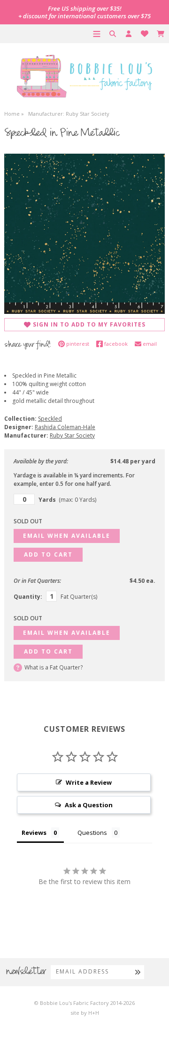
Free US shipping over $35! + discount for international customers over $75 (84, 12)
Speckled (50, 419)
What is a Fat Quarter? (53, 667)
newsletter (26, 972)
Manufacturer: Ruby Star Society (68, 113)
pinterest (77, 343)
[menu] (96, 33)
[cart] (160, 33)
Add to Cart (48, 554)
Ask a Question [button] (89, 805)
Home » (14, 113)
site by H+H (84, 1012)
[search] (112, 33)
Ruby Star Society (72, 435)
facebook (116, 343)
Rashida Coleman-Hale (65, 427)
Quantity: (28, 597)
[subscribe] (137, 971)
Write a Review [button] (89, 782)
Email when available (66, 536)
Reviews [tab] (34, 832)
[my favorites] (144, 33)
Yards (67, 500)
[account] (128, 33)
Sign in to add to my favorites (89, 324)
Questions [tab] (92, 832)
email (150, 343)
